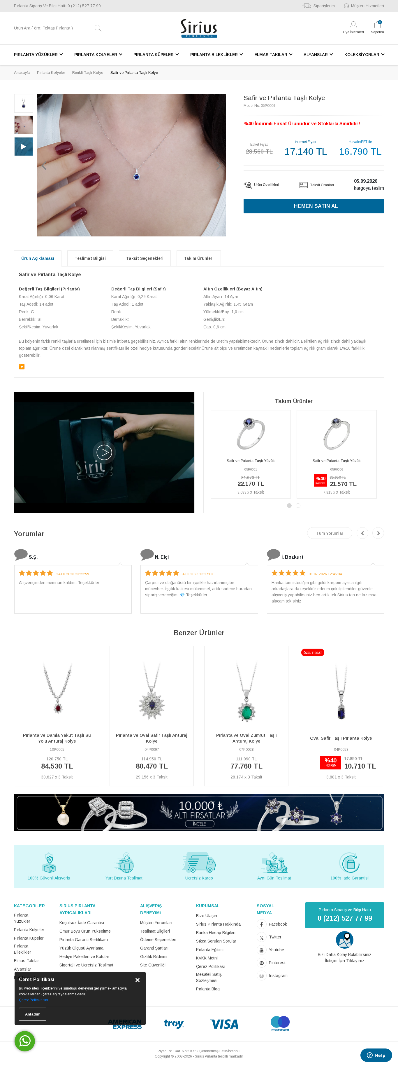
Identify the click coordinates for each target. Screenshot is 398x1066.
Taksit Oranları (321, 185)
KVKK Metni (207, 958)
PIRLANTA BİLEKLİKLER (214, 54)
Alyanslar (22, 969)
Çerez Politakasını (33, 1000)
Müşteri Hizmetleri (367, 6)
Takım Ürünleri (199, 258)
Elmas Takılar (26, 960)
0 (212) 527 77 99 (84, 6)
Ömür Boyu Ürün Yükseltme (85, 931)
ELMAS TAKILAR (270, 54)
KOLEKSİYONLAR (361, 54)
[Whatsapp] (25, 1041)
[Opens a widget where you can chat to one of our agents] (376, 1055)
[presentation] (362, 533)
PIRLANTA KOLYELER (95, 54)
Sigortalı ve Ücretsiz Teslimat (86, 965)
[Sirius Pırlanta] (199, 28)
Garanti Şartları (154, 948)
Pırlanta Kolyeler (51, 72)
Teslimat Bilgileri (155, 931)
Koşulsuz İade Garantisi (81, 922)
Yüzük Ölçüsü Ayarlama (81, 948)
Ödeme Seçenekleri (158, 939)
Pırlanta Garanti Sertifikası (83, 939)
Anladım (32, 1014)
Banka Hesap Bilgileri (215, 932)
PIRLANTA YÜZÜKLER (36, 54)
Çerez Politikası (210, 966)
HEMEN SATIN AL (316, 206)
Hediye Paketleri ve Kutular (84, 956)
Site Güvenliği (152, 965)
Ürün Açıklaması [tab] (37, 258)
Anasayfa (22, 72)
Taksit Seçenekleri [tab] (144, 258)
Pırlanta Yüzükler (22, 918)
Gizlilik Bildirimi (153, 956)
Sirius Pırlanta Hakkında (218, 924)
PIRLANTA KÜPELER (153, 54)
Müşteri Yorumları (156, 922)
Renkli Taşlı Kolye (87, 72)
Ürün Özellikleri (266, 185)
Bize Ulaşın (206, 915)
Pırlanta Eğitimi (209, 949)
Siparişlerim (324, 6)
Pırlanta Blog (208, 989)
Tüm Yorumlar (329, 533)
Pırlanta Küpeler (29, 938)
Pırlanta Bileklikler (22, 949)
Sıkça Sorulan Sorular (216, 941)
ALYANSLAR (316, 54)
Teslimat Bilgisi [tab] (90, 258)
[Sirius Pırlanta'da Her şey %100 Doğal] (199, 812)
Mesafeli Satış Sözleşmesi (209, 977)
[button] (44, 165)
